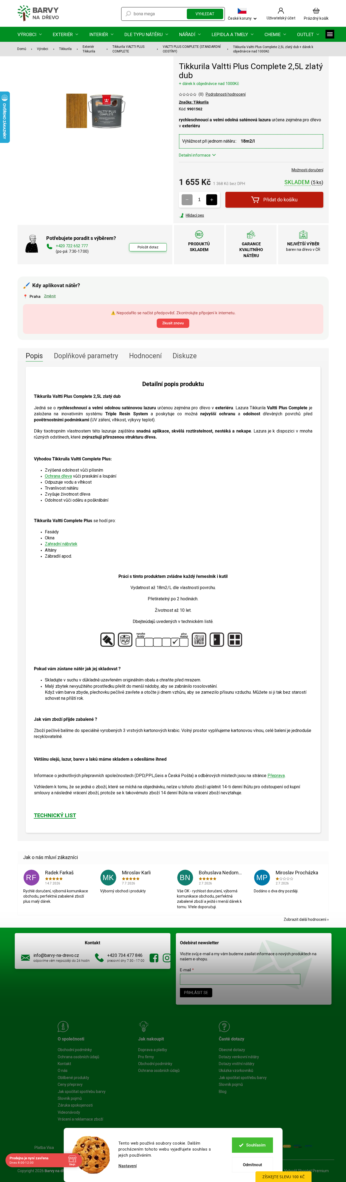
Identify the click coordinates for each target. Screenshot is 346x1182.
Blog (222, 1091)
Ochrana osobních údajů (78, 1057)
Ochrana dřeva (58, 476)
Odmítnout (252, 1164)
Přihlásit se (196, 992)
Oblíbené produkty (73, 1077)
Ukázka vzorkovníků (236, 1070)
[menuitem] (29, 34)
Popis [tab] (34, 356)
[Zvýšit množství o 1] (211, 199)
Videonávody (69, 1112)
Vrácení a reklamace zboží (80, 1119)
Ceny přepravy (70, 1084)
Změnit (50, 296)
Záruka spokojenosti (75, 1105)
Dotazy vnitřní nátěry (236, 1064)
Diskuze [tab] (185, 356)
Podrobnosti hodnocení (226, 94)
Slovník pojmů (70, 1098)
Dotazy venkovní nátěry (239, 1057)
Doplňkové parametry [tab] (86, 356)
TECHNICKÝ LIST (55, 815)
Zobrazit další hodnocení (305, 919)
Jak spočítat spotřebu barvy (82, 1091)
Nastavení (127, 1166)
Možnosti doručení (307, 170)
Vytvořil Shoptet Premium (306, 1171)
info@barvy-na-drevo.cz (56, 955)
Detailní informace (195, 155)
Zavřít (208, 215)
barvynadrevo (167, 958)
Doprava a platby (152, 1050)
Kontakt (64, 1064)
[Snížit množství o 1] (187, 199)
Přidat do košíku (280, 199)
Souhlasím (256, 1145)
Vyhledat (205, 14)
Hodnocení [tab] (145, 356)
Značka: (194, 102)
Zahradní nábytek (61, 543)
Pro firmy (146, 1057)
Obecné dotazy (232, 1050)
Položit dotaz (148, 247)
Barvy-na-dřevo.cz (154, 958)
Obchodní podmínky (75, 1050)
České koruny (240, 18)
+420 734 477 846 (125, 955)
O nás (63, 1070)
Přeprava (276, 775)
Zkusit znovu (173, 323)
